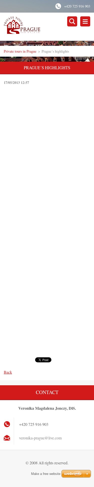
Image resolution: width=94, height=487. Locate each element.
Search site (72, 21)
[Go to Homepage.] (49, 27)
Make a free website (45, 474)
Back (8, 372)
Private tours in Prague (20, 51)
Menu (85, 21)
